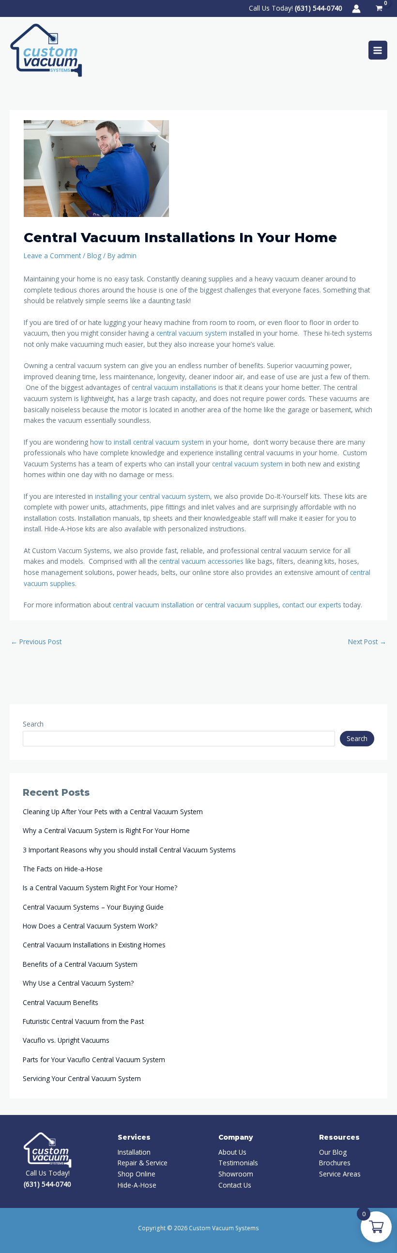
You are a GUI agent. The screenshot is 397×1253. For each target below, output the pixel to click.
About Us (232, 1152)
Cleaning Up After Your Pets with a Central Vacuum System (113, 811)
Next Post (367, 641)
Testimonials (238, 1162)
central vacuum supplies (241, 604)
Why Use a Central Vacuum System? (78, 983)
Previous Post (36, 641)
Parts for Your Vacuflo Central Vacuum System (94, 1059)
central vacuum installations (174, 387)
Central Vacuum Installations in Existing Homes (94, 944)
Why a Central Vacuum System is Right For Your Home (106, 830)
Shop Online (136, 1173)
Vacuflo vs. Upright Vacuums (66, 1040)
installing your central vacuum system (152, 496)
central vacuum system (191, 333)
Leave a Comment (52, 255)
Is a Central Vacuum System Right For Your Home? (100, 887)
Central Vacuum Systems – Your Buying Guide (93, 907)
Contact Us (234, 1185)
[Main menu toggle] (377, 50)
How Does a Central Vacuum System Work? (90, 925)
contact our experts (311, 604)
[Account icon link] (356, 8)
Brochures (335, 1162)
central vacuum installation (153, 604)
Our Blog (333, 1152)
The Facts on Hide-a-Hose (63, 868)
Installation (134, 1152)
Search (33, 723)
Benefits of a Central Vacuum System (80, 964)
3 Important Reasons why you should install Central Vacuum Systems (129, 849)
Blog (94, 255)
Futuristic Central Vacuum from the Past (83, 1021)
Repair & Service (143, 1162)
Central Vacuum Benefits (60, 1002)
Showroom (235, 1173)
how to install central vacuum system (147, 442)
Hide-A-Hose (137, 1185)
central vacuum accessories (201, 561)
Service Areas (340, 1173)
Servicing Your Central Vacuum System (82, 1078)
